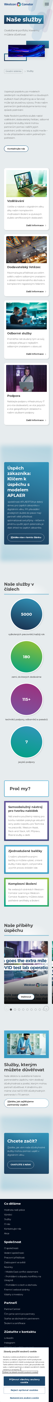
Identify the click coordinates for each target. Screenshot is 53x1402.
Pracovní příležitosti (14, 1257)
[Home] (18, 4)
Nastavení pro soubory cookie (24, 1398)
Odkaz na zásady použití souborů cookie (20, 1372)
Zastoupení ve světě (14, 1262)
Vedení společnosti (14, 1253)
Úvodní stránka (13, 71)
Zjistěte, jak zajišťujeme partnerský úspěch (20, 1103)
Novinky (8, 1267)
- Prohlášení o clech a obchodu (20, 1285)
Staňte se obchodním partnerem (21, 1318)
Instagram (9, 1342)
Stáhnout (26, 997)
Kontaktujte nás (16, 148)
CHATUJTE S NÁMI (21, 1164)
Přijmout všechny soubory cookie (24, 1381)
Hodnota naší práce (14, 1210)
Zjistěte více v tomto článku (26, 537)
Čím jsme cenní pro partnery (19, 1314)
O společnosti (11, 1248)
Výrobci (8, 1214)
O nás (7, 1224)
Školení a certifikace (14, 1323)
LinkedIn (9, 1338)
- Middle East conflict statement (21, 1272)
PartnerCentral (12, 1309)
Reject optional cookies (24, 1390)
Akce (6, 1233)
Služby (7, 1219)
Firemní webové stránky (17, 1289)
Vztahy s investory (13, 1294)
